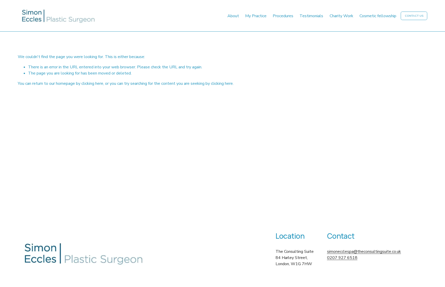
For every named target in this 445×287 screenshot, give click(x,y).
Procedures (283, 16)
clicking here (92, 83)
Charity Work (341, 16)
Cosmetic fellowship (378, 16)
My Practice (256, 16)
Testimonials (311, 16)
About (233, 16)
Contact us (414, 16)
